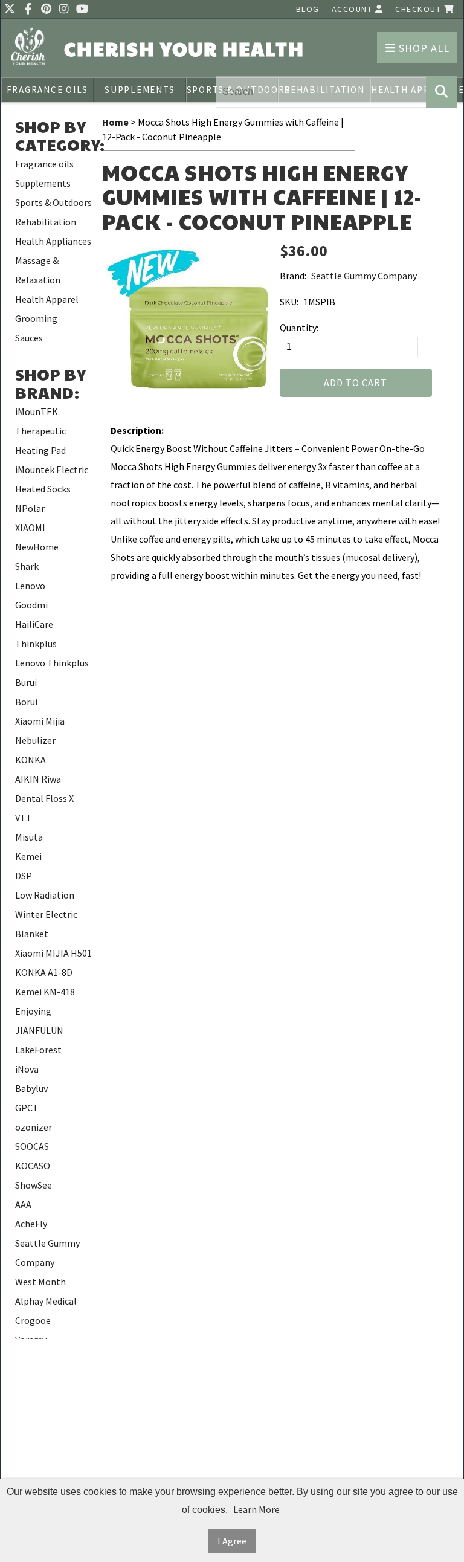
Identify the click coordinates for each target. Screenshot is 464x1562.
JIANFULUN (39, 1030)
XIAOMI (30, 527)
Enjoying (33, 1011)
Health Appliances (53, 241)
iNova (27, 1069)
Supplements (140, 89)
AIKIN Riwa (38, 779)
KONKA (30, 760)
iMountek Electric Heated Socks (51, 479)
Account (353, 9)
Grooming (36, 318)
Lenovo (30, 585)
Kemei (28, 856)
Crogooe (33, 1320)
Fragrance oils (48, 89)
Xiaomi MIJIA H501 (53, 953)
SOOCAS (32, 1146)
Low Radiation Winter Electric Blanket (46, 914)
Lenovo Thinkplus (52, 663)
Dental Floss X (44, 798)
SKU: (289, 301)
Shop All (423, 48)
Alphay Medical (46, 1301)
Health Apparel (47, 299)
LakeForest (38, 1050)
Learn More (256, 1509)
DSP (23, 876)
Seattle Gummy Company (47, 1252)
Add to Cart (355, 382)
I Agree (232, 1541)
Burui (26, 682)
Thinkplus (36, 643)
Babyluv (31, 1088)
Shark (27, 566)
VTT (23, 818)
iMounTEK (36, 411)
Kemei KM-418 (45, 992)
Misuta (29, 837)
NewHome (37, 547)
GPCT (27, 1108)
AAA (23, 1204)
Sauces (29, 338)
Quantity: (299, 327)
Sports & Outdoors (53, 202)
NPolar (30, 508)
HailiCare (34, 624)
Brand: (293, 275)
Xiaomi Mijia (40, 721)
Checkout (419, 9)
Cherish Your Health (184, 48)
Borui (26, 701)
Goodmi (31, 605)
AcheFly (31, 1224)
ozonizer (33, 1127)
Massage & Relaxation (37, 270)
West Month (40, 1282)
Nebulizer (35, 740)
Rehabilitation (45, 222)
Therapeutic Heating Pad (40, 440)
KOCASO (32, 1166)
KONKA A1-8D (43, 972)
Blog (308, 9)
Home (115, 122)
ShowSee (33, 1185)
